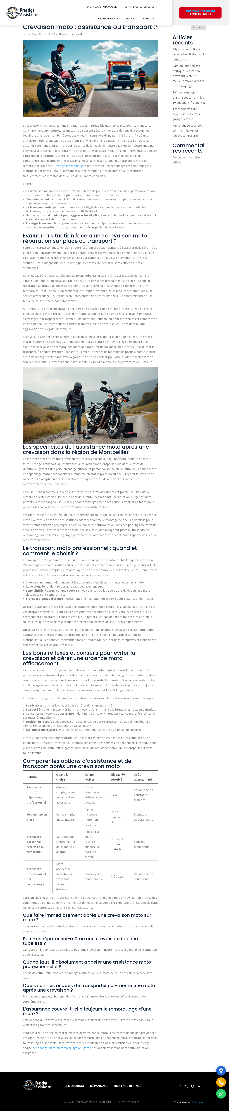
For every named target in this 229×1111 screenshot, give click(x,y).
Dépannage (99, 1086)
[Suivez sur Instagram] (192, 1086)
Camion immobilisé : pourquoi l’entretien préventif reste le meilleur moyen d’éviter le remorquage (188, 76)
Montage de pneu (127, 1086)
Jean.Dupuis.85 (34, 34)
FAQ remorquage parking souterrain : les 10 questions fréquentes (189, 97)
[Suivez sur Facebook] (180, 1086)
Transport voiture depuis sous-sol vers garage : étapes (186, 114)
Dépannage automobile (139, 6)
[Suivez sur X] (186, 1086)
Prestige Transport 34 (68, 166)
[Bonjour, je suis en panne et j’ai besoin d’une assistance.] (221, 1071)
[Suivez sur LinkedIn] (198, 1086)
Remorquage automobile (101, 6)
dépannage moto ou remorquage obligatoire (63, 1048)
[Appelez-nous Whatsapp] (221, 1094)
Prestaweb (198, 1102)
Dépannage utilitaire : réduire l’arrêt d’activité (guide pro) (188, 54)
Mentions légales (129, 1102)
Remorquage (74, 1086)
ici (53, 717)
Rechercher (198, 27)
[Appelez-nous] (221, 1082)
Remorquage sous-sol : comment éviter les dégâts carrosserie (188, 130)
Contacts (148, 18)
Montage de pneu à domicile (116, 18)
